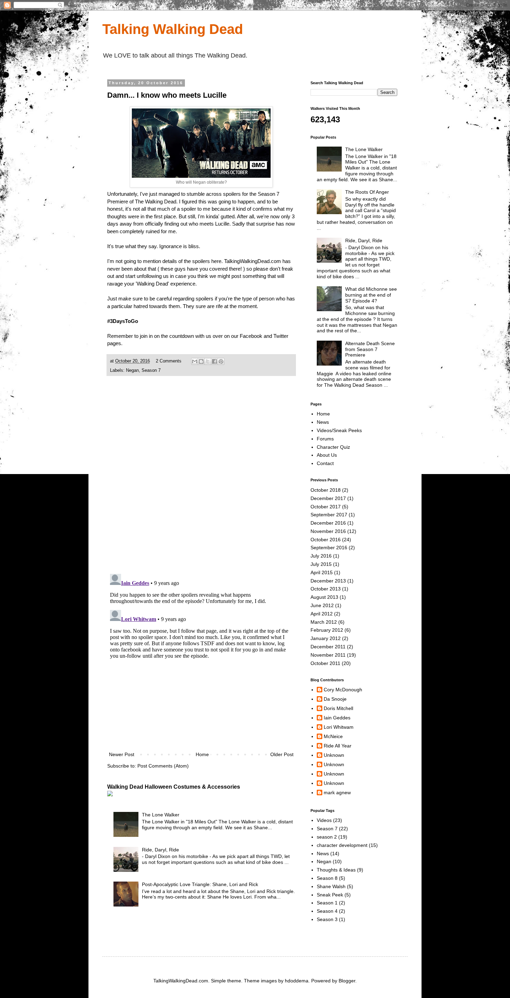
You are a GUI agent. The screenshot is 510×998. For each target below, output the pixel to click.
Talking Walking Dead (172, 29)
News (323, 422)
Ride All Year (337, 745)
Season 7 (151, 370)
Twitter (280, 336)
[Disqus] (201, 478)
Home (202, 754)
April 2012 (322, 613)
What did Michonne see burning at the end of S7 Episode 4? (371, 295)
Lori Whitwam (339, 727)
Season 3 (327, 919)
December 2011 (328, 646)
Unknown (334, 755)
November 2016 (328, 531)
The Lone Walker (160, 814)
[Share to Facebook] (214, 361)
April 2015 (322, 572)
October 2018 (326, 490)
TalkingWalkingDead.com (252, 261)
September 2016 (329, 547)
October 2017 (326, 506)
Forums (325, 438)
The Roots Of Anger (367, 192)
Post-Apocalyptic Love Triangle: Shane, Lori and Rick (200, 884)
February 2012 (327, 630)
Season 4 (327, 911)
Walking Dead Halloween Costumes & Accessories (173, 786)
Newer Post (121, 754)
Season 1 (327, 902)
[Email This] (194, 361)
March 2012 (324, 622)
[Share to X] (207, 361)
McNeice (333, 736)
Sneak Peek (330, 895)
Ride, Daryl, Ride (160, 849)
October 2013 (326, 589)
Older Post (282, 754)
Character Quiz (333, 447)
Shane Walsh (331, 886)
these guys (173, 269)
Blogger (347, 980)
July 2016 (321, 556)
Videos (324, 820)
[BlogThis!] (201, 361)
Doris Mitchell (338, 708)
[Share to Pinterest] (221, 361)
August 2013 (324, 597)
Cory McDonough (343, 689)
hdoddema (296, 980)
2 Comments (168, 361)
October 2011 (325, 663)
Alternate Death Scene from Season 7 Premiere (370, 349)
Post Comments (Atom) (163, 766)
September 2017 (329, 514)
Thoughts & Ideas (336, 870)
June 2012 (322, 605)
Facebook (251, 336)
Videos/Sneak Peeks (339, 430)
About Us (327, 455)
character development (342, 845)
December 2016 (328, 523)
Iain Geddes (337, 717)
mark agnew (337, 792)
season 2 (327, 837)
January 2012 (326, 638)
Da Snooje (335, 699)
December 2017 (328, 498)
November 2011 (328, 655)
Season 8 (327, 878)
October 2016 (326, 539)
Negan (132, 370)
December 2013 (328, 581)
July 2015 (321, 564)
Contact (325, 463)
